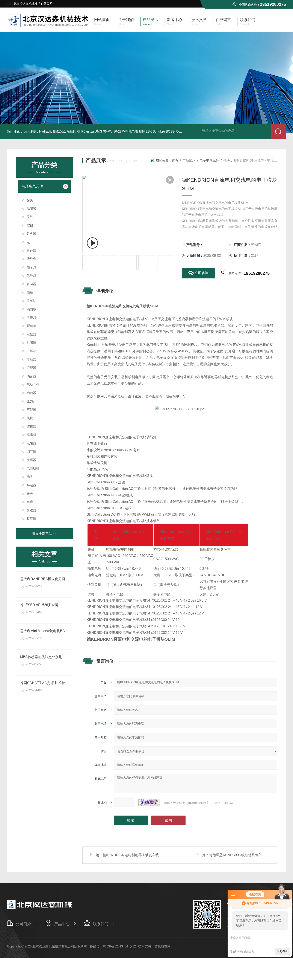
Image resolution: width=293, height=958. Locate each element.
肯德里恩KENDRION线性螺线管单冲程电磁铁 (244, 855)
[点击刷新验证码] (149, 802)
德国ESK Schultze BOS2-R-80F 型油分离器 (170, 131)
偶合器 (31, 376)
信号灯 (31, 275)
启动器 (31, 393)
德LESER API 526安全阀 (39, 605)
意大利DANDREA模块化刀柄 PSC (46, 579)
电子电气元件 (32, 186)
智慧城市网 (162, 946)
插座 (30, 292)
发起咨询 (282, 951)
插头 (30, 476)
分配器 (31, 368)
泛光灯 (31, 317)
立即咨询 (201, 273)
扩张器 (31, 342)
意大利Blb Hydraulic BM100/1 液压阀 (50, 131)
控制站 (31, 301)
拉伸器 (31, 250)
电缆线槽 (33, 468)
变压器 (31, 460)
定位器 (31, 334)
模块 (30, 418)
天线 (30, 217)
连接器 (31, 426)
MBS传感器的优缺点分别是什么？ (46, 657)
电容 (30, 502)
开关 (30, 493)
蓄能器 (31, 409)
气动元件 (33, 384)
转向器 (31, 284)
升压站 (31, 351)
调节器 (31, 451)
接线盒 (31, 259)
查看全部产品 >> (44, 533)
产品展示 (189, 160)
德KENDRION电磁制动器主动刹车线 (131, 855)
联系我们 (100, 924)
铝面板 (31, 309)
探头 (30, 200)
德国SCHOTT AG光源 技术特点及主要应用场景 (56, 683)
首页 (175, 160)
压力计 (31, 401)
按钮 (30, 225)
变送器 (31, 510)
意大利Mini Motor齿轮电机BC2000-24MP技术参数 (58, 631)
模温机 (31, 435)
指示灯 (31, 267)
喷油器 (31, 359)
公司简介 (23, 924)
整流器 (31, 518)
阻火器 (31, 233)
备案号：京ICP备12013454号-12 (113, 946)
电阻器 (31, 443)
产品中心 (62, 924)
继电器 (31, 485)
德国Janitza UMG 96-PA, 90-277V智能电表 (107, 131)
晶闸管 (31, 208)
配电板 (31, 326)
